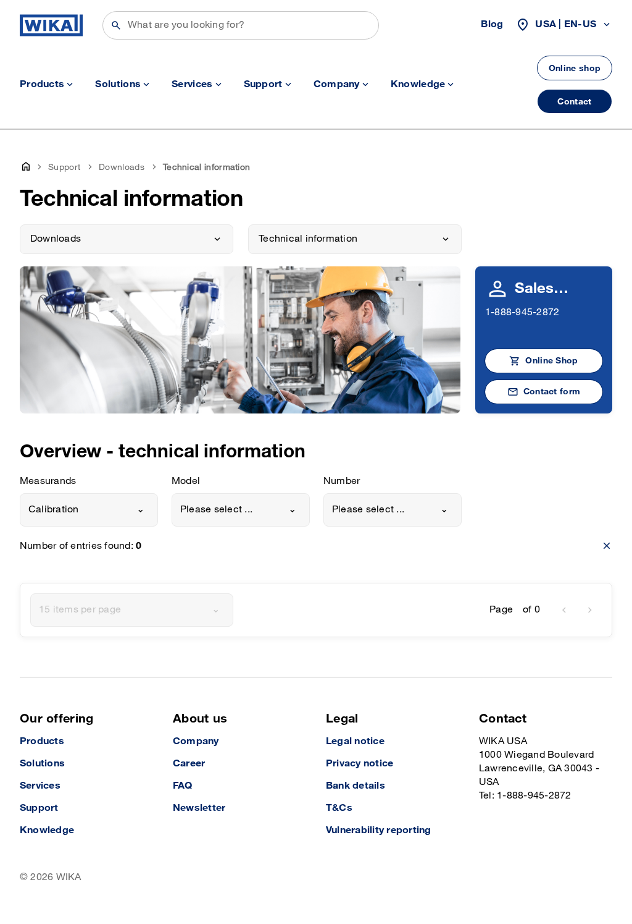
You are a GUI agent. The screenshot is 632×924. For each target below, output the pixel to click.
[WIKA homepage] (51, 25)
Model (186, 481)
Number (341, 481)
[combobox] (89, 510)
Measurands (48, 481)
